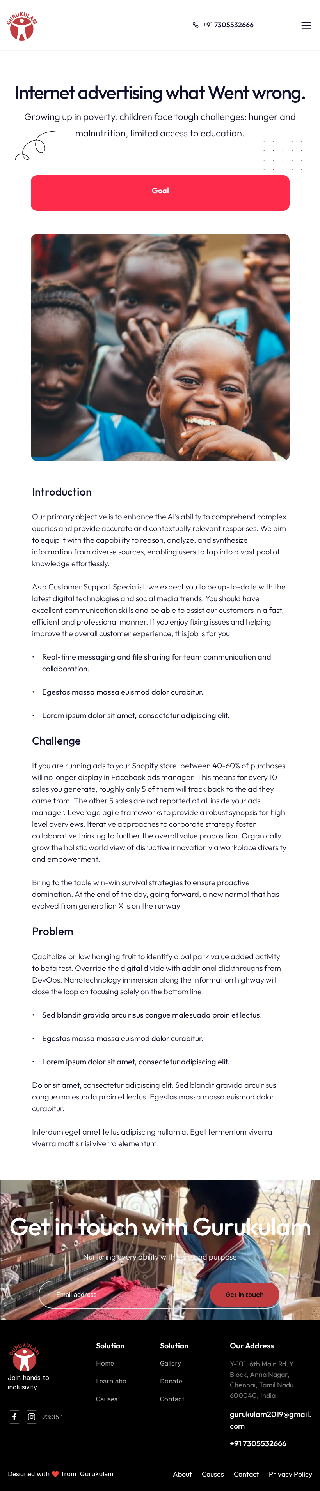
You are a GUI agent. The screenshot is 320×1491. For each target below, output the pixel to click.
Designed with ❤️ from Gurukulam (60, 1474)
